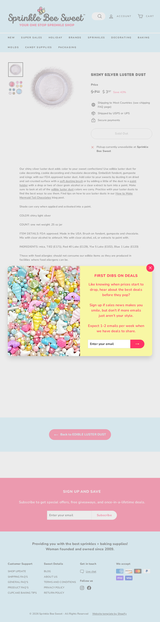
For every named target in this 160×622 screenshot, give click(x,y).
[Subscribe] (137, 344)
